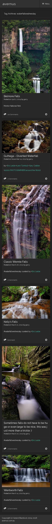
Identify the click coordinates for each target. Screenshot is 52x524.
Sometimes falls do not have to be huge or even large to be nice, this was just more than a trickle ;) (26, 426)
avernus (9, 4)
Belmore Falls (12, 96)
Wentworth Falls (13, 490)
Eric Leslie (11, 166)
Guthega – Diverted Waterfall (21, 156)
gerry (26, 99)
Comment (11, 340)
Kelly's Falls (11, 321)
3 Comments (12, 509)
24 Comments (12, 114)
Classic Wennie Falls (16, 261)
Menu (47, 4)
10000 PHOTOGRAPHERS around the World (22, 170)
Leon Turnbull (22, 166)
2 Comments (12, 179)
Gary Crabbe (34, 166)
